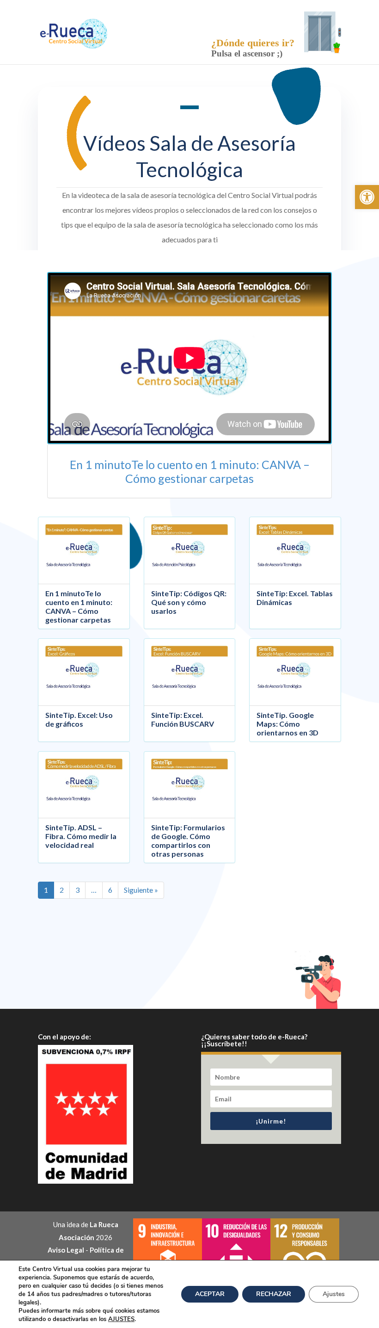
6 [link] (110, 889)
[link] (367, 197)
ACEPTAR (210, 1294)
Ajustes (334, 1294)
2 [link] (62, 889)
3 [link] (77, 889)
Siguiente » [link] (141, 889)
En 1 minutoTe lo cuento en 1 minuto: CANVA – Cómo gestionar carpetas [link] (190, 471)
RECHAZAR (273, 1294)
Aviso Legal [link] (66, 1250)
